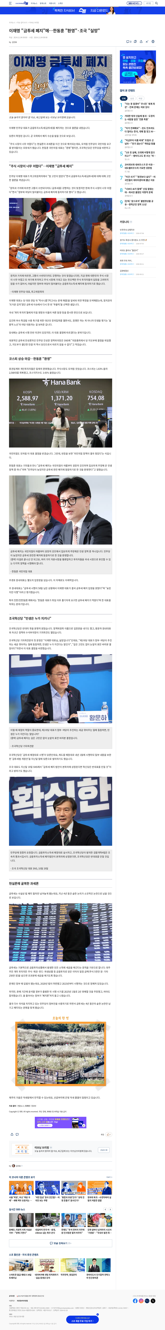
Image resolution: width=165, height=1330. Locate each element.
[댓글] (17, 1134)
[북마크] (135, 42)
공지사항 (11, 1296)
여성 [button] (140, 98)
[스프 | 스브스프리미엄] (21, 3)
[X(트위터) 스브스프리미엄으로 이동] (153, 1301)
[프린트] (153, 42)
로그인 (148, 3)
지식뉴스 (34, 3)
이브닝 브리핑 (34, 22)
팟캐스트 (43, 3)
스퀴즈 (60, 3)
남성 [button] (132, 98)
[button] (105, 1209)
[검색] (155, 3)
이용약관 (11, 1301)
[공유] (141, 42)
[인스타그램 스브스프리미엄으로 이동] (141, 1301)
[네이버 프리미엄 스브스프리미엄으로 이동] (147, 1301)
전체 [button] (123, 98)
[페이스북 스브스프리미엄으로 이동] (135, 1301)
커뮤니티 (52, 3)
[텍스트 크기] (147, 42)
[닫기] (98, 1314)
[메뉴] (11, 3)
